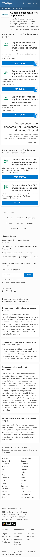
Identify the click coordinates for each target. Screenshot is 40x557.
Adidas (4, 491)
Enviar (28, 275)
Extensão (17, 545)
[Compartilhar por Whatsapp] (11, 292)
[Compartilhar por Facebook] (3, 292)
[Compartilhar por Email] (15, 292)
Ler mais (34, 29)
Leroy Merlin (20, 218)
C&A (3, 480)
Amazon (25, 228)
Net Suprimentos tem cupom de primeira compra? (20, 257)
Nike (22, 475)
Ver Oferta (20, 177)
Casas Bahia (30, 218)
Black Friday (6, 536)
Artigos (4, 534)
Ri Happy (9, 223)
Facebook (30, 534)
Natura (23, 480)
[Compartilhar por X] (7, 292)
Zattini (23, 478)
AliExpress (5, 478)
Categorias (18, 539)
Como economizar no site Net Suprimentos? (17, 253)
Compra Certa (26, 491)
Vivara (4, 483)
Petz (3, 475)
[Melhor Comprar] (11, 3)
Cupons (7, 8)
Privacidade (10, 554)
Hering (23, 472)
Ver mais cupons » (27, 497)
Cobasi (23, 489)
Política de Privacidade (19, 282)
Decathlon (24, 486)
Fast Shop (24, 464)
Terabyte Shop (26, 458)
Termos (18, 554)
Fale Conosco (6, 542)
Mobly (23, 483)
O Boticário (6, 489)
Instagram (30, 536)
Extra (3, 472)
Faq (3, 554)
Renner (9, 218)
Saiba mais (32, 142)
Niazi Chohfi (6, 494)
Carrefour (24, 469)
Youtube (30, 539)
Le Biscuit (5, 464)
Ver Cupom (26, 63)
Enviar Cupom (7, 539)
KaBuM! (20, 223)
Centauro (30, 223)
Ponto (4, 469)
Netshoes (14, 228)
